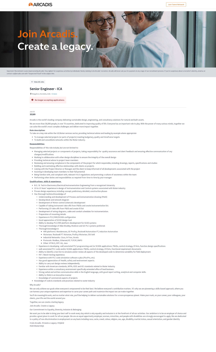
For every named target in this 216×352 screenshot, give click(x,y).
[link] (40, 4)
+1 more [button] (54, 94)
